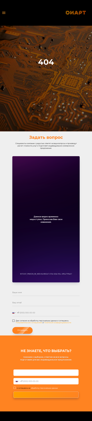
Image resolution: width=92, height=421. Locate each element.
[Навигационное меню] (3, 13)
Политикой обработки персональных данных (21, 418)
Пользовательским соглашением (29, 323)
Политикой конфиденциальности (57, 323)
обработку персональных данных (44, 388)
